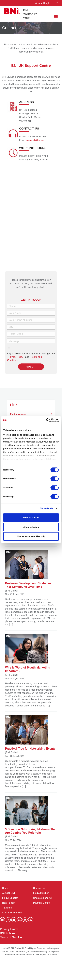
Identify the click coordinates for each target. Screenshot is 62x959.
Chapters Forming (42, 897)
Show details (46, 508)
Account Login (42, 3)
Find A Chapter (10, 897)
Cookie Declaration (12, 912)
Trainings (7, 907)
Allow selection (31, 527)
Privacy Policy (16, 357)
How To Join (8, 902)
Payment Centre (41, 902)
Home (5, 888)
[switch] (54, 478)
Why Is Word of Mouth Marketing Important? (27, 669)
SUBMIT (31, 366)
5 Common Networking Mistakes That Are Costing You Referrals (31, 830)
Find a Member (18, 414)
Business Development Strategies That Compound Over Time (28, 584)
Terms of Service (11, 937)
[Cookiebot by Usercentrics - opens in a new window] (46, 420)
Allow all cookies (31, 517)
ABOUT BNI (8, 893)
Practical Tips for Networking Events (30, 748)
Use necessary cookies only (31, 536)
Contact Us (39, 888)
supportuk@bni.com (35, 140)
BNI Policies (7, 933)
